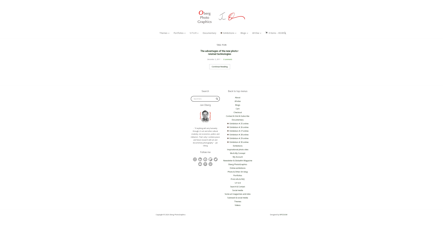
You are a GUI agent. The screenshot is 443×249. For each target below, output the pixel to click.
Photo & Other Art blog (238, 171)
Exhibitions (237, 146)
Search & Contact (237, 186)
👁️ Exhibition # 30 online (237, 142)
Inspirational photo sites (237, 149)
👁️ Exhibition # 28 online (237, 134)
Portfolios (179, 33)
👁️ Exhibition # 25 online (237, 123)
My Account (238, 157)
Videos (238, 205)
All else (255, 33)
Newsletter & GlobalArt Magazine (237, 160)
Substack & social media (237, 197)
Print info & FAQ (238, 179)
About (237, 97)
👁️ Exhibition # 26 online (237, 127)
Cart (237, 108)
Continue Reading (220, 66)
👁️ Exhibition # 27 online (237, 131)
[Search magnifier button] (217, 98)
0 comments (227, 59)
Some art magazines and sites (238, 194)
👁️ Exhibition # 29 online (237, 138)
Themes (163, 33)
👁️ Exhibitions (227, 33)
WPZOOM (283, 214)
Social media (237, 190)
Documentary (209, 33)
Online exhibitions (237, 168)
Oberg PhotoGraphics (237, 164)
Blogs (243, 33)
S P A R (193, 33)
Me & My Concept (237, 153)
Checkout (238, 112)
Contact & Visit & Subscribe (237, 116)
